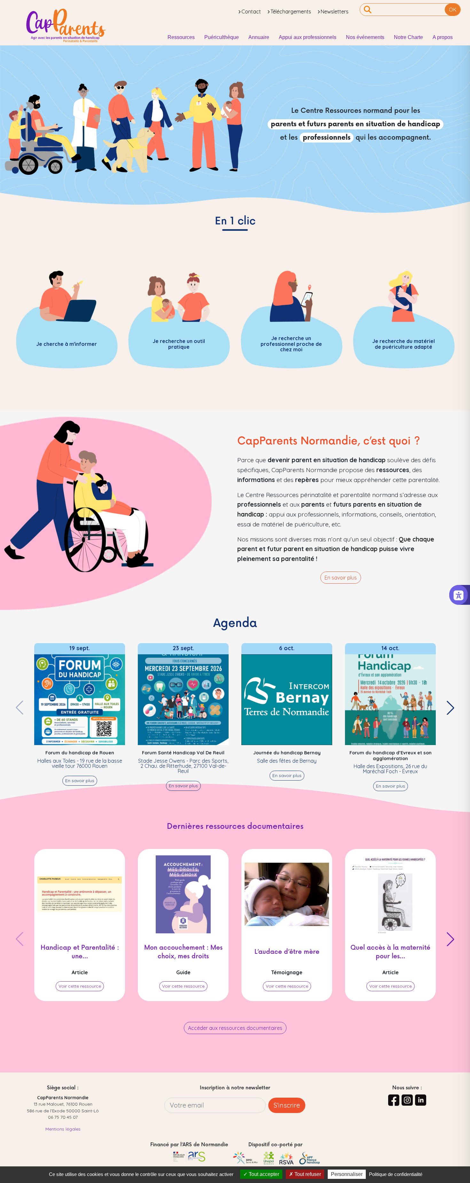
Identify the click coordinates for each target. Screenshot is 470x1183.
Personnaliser (347, 1174)
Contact (251, 11)
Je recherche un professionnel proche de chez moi (291, 344)
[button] (450, 708)
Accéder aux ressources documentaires (235, 1028)
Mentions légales (63, 1129)
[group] (79, 714)
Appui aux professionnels (307, 37)
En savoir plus (341, 577)
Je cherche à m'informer (66, 343)
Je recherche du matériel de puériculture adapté (403, 344)
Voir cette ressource (80, 986)
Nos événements (365, 37)
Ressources (181, 37)
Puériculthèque (221, 37)
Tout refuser (307, 1174)
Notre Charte (408, 37)
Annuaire (258, 37)
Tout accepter (263, 1174)
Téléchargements (290, 11)
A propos (443, 37)
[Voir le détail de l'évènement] (79, 699)
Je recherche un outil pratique (179, 344)
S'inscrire (287, 1105)
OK (452, 9)
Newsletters (335, 11)
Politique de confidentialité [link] (395, 1174)
